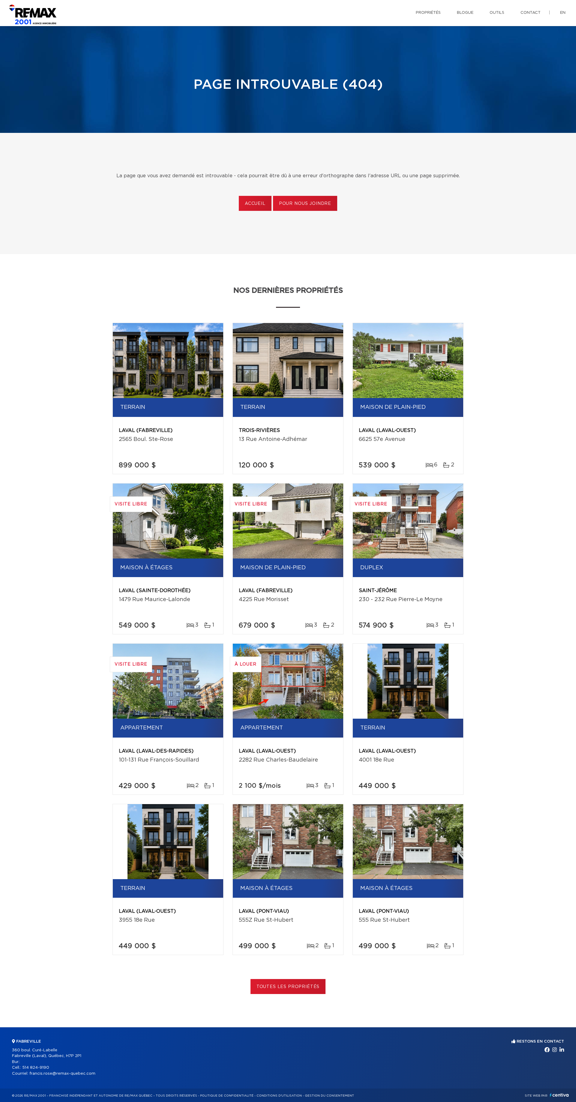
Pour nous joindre (305, 204)
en (563, 13)
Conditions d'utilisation (279, 1095)
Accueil (255, 204)
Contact (530, 13)
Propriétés (428, 13)
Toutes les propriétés (288, 987)
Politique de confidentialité (227, 1095)
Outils (497, 13)
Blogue (465, 13)
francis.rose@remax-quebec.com (62, 1074)
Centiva (559, 1095)
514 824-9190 (35, 1068)
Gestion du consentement (329, 1095)
